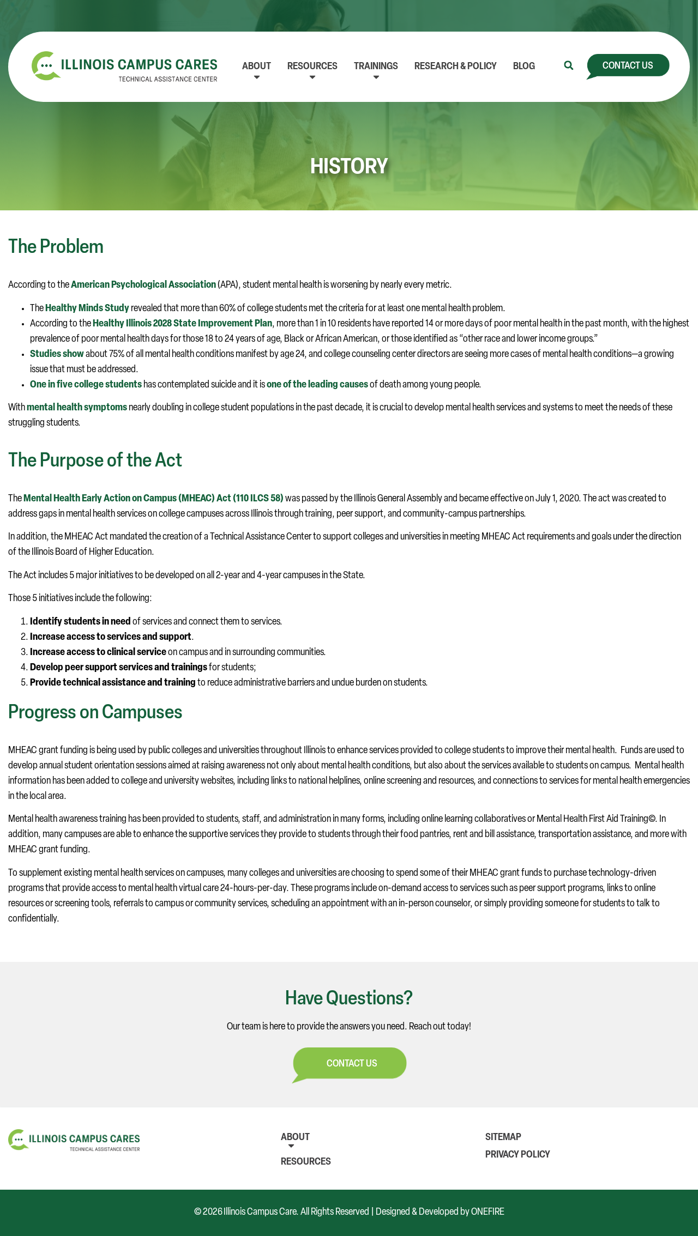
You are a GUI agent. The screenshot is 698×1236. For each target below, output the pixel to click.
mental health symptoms (77, 408)
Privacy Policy (517, 1155)
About (256, 67)
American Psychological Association (143, 285)
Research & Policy (455, 67)
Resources (312, 67)
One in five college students (86, 385)
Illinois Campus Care (260, 1212)
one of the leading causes (317, 385)
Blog (524, 67)
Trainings (376, 67)
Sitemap (503, 1138)
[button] (568, 65)
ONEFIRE (487, 1212)
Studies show (57, 355)
